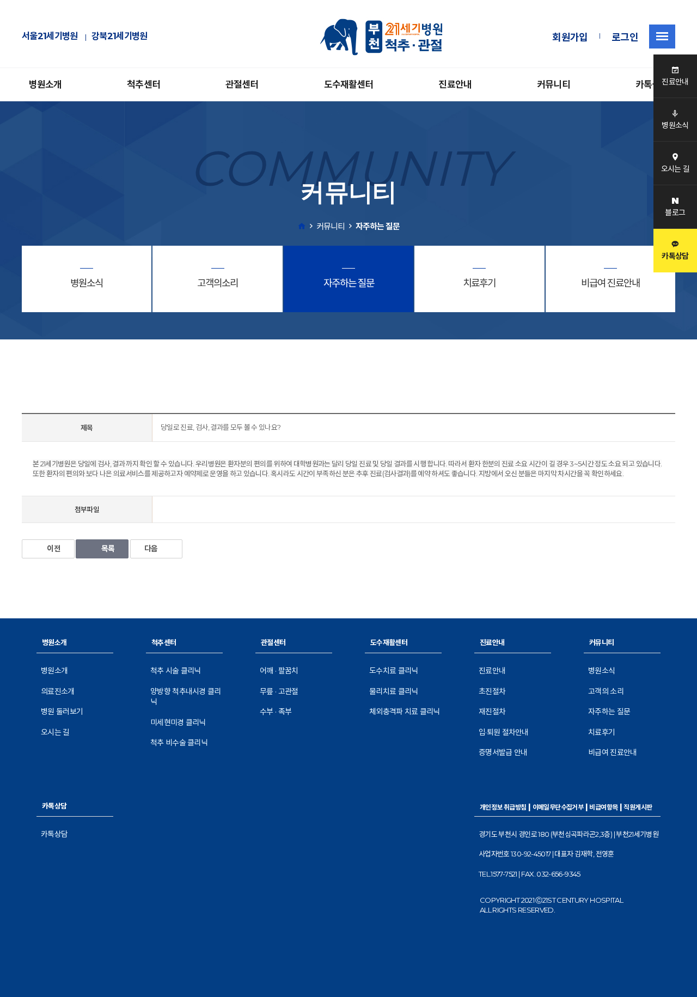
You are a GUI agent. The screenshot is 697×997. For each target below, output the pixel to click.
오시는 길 (55, 732)
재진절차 (492, 711)
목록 (108, 549)
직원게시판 (637, 807)
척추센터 (143, 84)
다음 (151, 549)
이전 (53, 549)
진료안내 (455, 84)
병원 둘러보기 (62, 711)
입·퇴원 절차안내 (504, 732)
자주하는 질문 (609, 711)
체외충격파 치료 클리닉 (404, 711)
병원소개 (45, 84)
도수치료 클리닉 (393, 671)
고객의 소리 (605, 691)
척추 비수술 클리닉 (178, 742)
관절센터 (242, 84)
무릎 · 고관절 (279, 691)
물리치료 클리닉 (393, 691)
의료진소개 (58, 691)
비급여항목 (603, 807)
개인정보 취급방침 (503, 807)
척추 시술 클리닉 (175, 671)
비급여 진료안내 (612, 752)
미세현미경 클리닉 (178, 722)
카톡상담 (652, 84)
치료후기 (601, 732)
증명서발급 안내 (503, 752)
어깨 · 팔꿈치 (279, 671)
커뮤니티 (553, 84)
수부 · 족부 (275, 711)
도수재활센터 (349, 84)
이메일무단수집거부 (558, 807)
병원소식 (601, 671)
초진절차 (492, 691)
